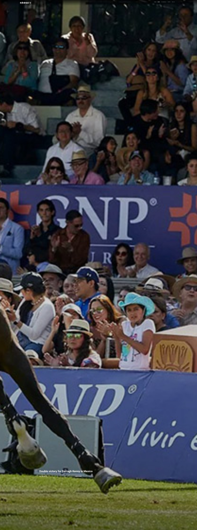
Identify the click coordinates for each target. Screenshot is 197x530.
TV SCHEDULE (163, 1)
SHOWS (169, 1)
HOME (155, 1)
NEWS (159, 1)
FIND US (173, 1)
